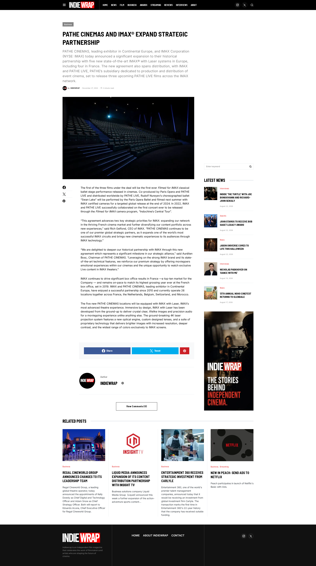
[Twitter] (244, 5)
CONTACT (177, 535)
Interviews (224, 188)
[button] (64, 5)
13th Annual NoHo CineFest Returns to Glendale (235, 295)
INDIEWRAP (108, 383)
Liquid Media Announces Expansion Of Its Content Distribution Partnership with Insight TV (131, 479)
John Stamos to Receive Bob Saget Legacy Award (236, 223)
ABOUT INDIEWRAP (155, 535)
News (222, 240)
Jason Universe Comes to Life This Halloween (234, 247)
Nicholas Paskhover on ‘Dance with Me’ (233, 271)
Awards (223, 216)
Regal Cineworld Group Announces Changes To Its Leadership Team (82, 477)
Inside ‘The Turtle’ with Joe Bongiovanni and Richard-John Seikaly (236, 197)
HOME (136, 535)
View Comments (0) (136, 406)
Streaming (224, 466)
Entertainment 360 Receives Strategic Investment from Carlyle (182, 477)
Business (68, 24)
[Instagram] (237, 5)
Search (250, 166)
